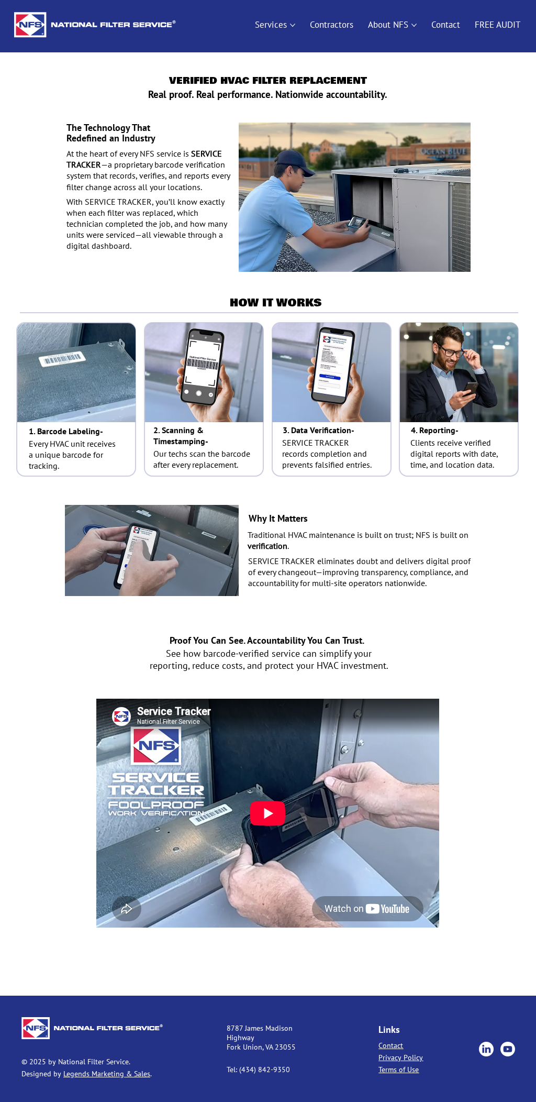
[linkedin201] (486, 1049)
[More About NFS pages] (414, 25)
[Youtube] (507, 1049)
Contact (390, 1045)
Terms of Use (398, 1069)
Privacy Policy (400, 1057)
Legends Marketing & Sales (106, 1073)
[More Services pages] (292, 25)
